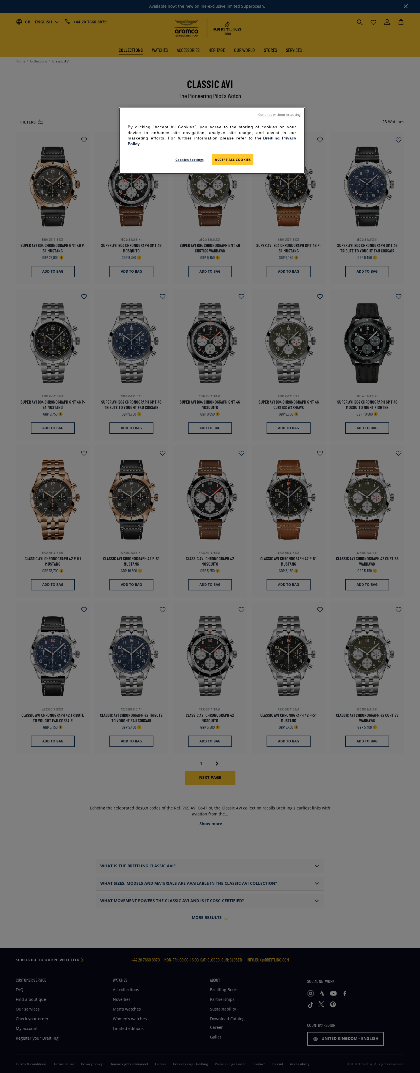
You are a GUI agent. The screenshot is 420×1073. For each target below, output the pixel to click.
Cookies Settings (189, 159)
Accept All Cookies (233, 159)
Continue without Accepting (279, 115)
